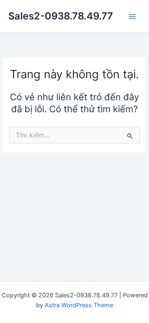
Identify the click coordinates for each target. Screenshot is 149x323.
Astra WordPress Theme (79, 305)
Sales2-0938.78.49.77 (60, 16)
